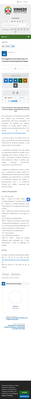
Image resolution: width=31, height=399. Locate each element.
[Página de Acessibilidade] (22, 21)
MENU (5, 37)
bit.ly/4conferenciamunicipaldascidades (14, 133)
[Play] (13, 93)
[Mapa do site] (20, 21)
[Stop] (17, 93)
